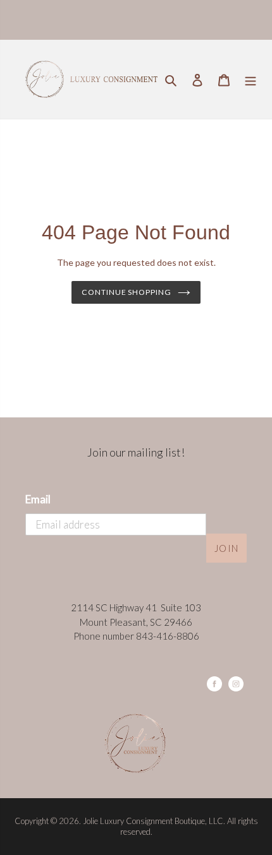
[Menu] (250, 79)
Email (38, 499)
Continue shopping (127, 292)
